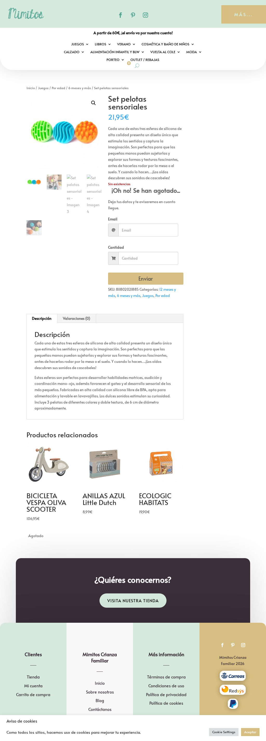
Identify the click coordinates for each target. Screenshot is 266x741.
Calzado (71, 52)
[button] (93, 103)
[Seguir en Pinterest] (133, 15)
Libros (100, 44)
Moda (191, 52)
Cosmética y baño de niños (165, 44)
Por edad (58, 88)
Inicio (30, 88)
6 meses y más (79, 88)
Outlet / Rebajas (144, 60)
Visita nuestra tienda (133, 600)
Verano (124, 44)
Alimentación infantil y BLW (114, 52)
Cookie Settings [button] (223, 732)
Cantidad (116, 247)
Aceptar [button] (250, 732)
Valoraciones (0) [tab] (76, 318)
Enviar (145, 278)
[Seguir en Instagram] (145, 15)
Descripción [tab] (41, 318)
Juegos (77, 44)
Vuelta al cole (162, 52)
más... (243, 14)
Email (112, 219)
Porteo (113, 60)
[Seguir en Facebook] (120, 15)
